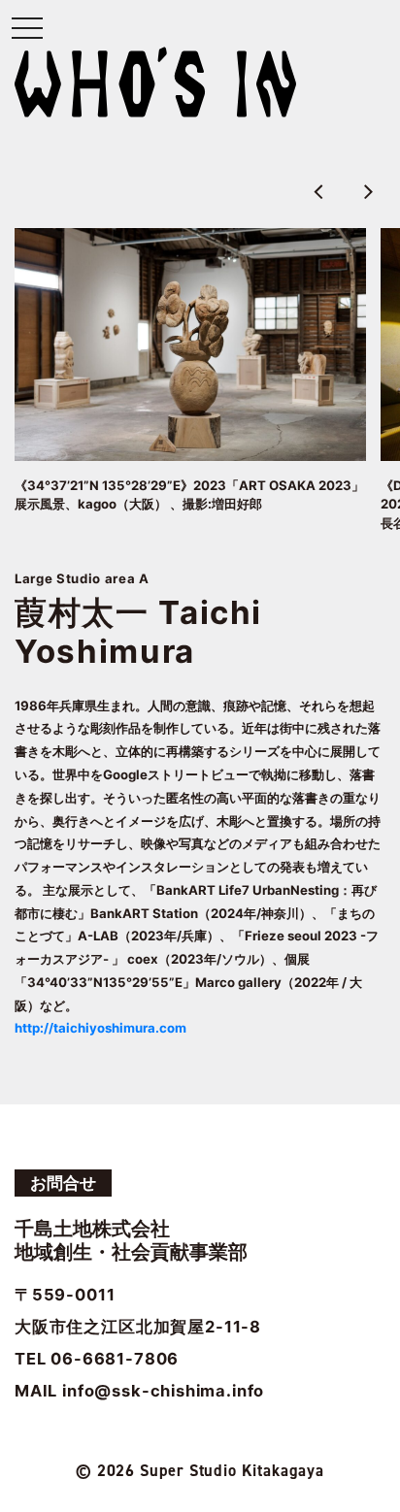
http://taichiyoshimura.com (100, 1027)
